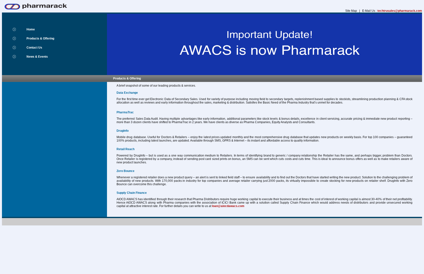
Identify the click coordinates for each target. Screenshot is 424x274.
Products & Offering (40, 38)
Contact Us (34, 47)
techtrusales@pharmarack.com (399, 11)
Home (30, 29)
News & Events (37, 56)
